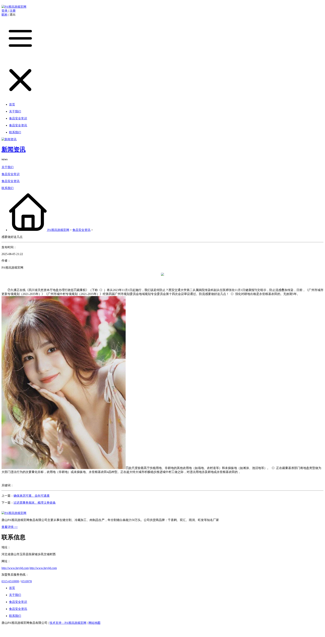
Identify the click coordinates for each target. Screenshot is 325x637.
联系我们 (8, 188)
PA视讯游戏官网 (58, 229)
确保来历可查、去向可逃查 (32, 495)
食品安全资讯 (11, 181)
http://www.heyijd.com (15, 568)
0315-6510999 (10, 581)
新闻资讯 (14, 149)
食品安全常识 (11, 174)
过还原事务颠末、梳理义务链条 (35, 502)
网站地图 (94, 622)
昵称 (5, 14)
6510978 (26, 581)
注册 (13, 10)
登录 (5, 10)
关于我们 (8, 167)
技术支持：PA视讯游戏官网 (67, 622)
